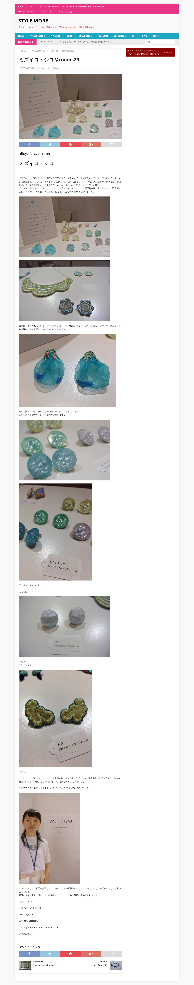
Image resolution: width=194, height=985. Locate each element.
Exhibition (120, 35)
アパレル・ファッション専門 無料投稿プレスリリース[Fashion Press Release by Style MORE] (66, 6)
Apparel (55, 35)
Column (103, 35)
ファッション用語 (65, 12)
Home (20, 6)
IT (133, 35)
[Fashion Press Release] (150, 54)
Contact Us (47, 12)
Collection (85, 35)
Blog (69, 35)
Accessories (38, 35)
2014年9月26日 (29, 68)
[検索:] (160, 41)
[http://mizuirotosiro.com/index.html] (70, 626)
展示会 (156, 35)
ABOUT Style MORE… (27, 12)
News (144, 35)
